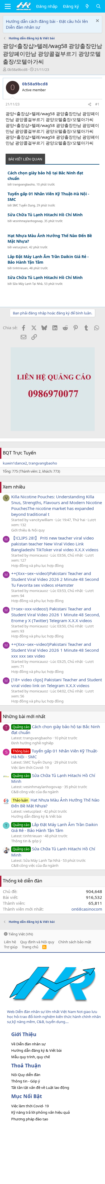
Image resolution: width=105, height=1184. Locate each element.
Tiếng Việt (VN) (20, 934)
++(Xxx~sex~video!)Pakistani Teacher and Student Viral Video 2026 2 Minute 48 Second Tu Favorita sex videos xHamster (55, 579)
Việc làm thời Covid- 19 (30, 767)
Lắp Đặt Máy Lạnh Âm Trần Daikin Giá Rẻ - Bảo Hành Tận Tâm (48, 259)
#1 (97, 104)
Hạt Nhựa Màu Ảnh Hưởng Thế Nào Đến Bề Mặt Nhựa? (50, 238)
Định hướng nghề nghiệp (32, 742)
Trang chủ (30, 946)
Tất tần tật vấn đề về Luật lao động (40, 1087)
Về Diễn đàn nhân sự (28, 1043)
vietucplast (20, 247)
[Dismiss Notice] (96, 21)
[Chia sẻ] (89, 104)
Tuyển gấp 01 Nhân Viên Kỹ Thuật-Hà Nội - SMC (48, 196)
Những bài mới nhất (24, 716)
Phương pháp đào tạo (29, 1119)
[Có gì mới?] (87, 6)
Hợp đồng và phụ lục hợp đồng (37, 565)
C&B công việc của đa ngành (35, 791)
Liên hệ (10, 941)
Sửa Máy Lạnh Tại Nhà (28, 284)
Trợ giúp (11, 946)
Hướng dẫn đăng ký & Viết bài (36, 816)
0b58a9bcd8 (17, 69)
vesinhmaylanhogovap (28, 221)
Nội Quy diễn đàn (25, 1074)
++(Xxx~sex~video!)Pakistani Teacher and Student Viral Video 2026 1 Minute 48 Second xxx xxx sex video (55, 650)
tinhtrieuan (20, 268)
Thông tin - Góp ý (25, 1081)
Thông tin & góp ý (26, 840)
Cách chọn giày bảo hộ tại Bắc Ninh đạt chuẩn (45, 175)
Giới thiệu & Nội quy (28, 530)
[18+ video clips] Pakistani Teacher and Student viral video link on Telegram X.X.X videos (56, 682)
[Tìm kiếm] (98, 6)
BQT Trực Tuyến (19, 453)
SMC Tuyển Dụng (24, 205)
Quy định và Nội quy (37, 941)
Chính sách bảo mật (74, 941)
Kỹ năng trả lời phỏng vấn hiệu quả (40, 1112)
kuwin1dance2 (15, 463)
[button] (7, 6)
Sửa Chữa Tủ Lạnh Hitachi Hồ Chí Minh (45, 214)
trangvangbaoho (24, 184)
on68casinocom (86, 909)
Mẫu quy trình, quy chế (30, 1056)
